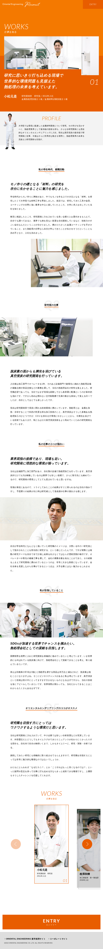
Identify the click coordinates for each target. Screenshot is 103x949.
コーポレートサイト (59, 939)
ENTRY (93, 4)
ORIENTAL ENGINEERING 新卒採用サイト (26, 939)
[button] (87, 844)
